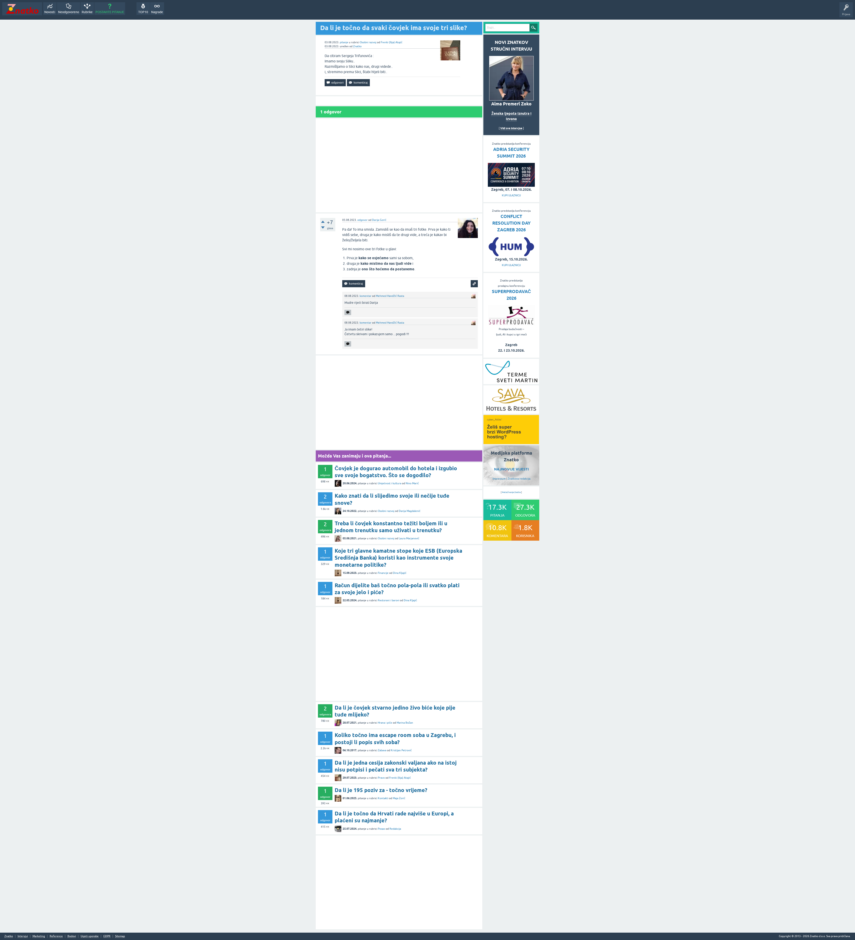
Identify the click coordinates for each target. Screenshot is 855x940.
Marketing (39, 936)
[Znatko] (22, 8)
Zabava (382, 750)
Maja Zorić (399, 798)
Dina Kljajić (399, 573)
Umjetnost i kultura (389, 483)
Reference (56, 936)
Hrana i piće (385, 722)
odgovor (362, 220)
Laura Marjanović (409, 538)
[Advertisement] (399, 165)
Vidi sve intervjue (511, 128)
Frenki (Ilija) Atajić (391, 42)
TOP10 (143, 12)
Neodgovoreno (68, 12)
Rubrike (87, 12)
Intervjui (23, 936)
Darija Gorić (379, 220)
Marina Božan (405, 722)
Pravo (381, 777)
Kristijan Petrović (401, 750)
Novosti (49, 12)
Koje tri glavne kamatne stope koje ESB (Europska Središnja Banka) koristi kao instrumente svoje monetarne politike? (398, 558)
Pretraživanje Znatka (511, 492)
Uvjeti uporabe (90, 936)
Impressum (499, 478)
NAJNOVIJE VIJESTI (511, 469)
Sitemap (120, 936)
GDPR (106, 936)
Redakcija (395, 828)
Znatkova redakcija (519, 478)
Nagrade (157, 12)
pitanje (344, 42)
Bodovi (71, 936)
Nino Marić (412, 483)
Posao (381, 828)
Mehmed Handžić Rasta (390, 296)
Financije (383, 573)
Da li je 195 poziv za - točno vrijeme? (381, 790)
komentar (365, 296)
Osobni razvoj (368, 42)
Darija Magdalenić (409, 511)
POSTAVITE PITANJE (110, 12)
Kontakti (383, 798)
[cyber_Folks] (511, 443)
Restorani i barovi (388, 600)
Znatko (357, 46)
